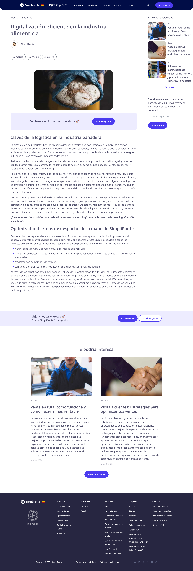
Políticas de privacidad (109, 562)
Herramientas (111, 511)
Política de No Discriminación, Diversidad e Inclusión (138, 538)
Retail (83, 511)
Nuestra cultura (135, 529)
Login (147, 5)
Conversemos (164, 5)
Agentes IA (78, 5)
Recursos (118, 5)
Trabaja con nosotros (138, 525)
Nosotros (132, 506)
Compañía (131, 5)
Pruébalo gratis (103, 121)
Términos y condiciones (86, 562)
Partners (132, 515)
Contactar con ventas (161, 511)
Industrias (105, 5)
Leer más (169, 87)
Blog (107, 506)
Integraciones (63, 511)
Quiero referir (158, 525)
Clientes (132, 511)
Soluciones (92, 5)
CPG (82, 515)
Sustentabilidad (135, 520)
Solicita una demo (160, 506)
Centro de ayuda (159, 520)
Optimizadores (63, 515)
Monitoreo (61, 533)
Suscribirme (158, 125)
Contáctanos (127, 318)
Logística (84, 506)
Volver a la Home (96, 474)
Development (63, 520)
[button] (92, 5)
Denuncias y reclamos (162, 515)
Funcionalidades (64, 506)
